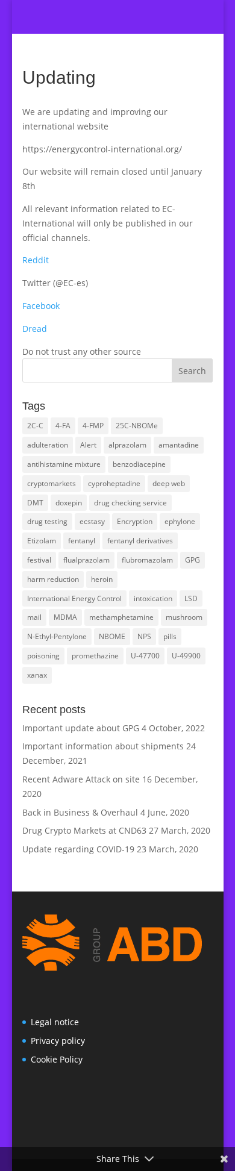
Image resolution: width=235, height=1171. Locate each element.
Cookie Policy (57, 1059)
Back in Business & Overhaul (80, 812)
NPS (144, 636)
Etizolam (41, 541)
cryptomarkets (51, 483)
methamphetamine (121, 617)
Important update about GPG (80, 728)
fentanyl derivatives (140, 541)
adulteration (47, 445)
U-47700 (145, 656)
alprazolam (127, 445)
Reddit (35, 260)
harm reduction (53, 579)
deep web (168, 483)
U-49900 (186, 656)
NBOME (112, 636)
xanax (37, 675)
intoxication (153, 598)
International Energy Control (74, 598)
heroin (102, 579)
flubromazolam (147, 560)
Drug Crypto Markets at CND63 (84, 830)
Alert (88, 445)
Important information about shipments (103, 746)
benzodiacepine (139, 464)
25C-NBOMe (137, 425)
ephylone (179, 521)
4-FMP (93, 425)
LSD (191, 598)
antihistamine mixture (64, 464)
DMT (35, 503)
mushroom (184, 617)
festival (39, 560)
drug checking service (130, 503)
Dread (34, 328)
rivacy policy (60, 1040)
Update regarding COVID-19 (78, 849)
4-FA (62, 425)
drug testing (47, 521)
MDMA (65, 617)
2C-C (35, 425)
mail (34, 617)
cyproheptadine (114, 483)
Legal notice (55, 1022)
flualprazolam (86, 560)
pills (170, 636)
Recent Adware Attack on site (81, 779)
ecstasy (92, 521)
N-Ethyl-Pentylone (57, 636)
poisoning (43, 656)
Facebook (41, 305)
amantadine (178, 445)
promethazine (95, 656)
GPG (192, 560)
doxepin (68, 503)
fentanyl (81, 541)
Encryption (134, 521)
